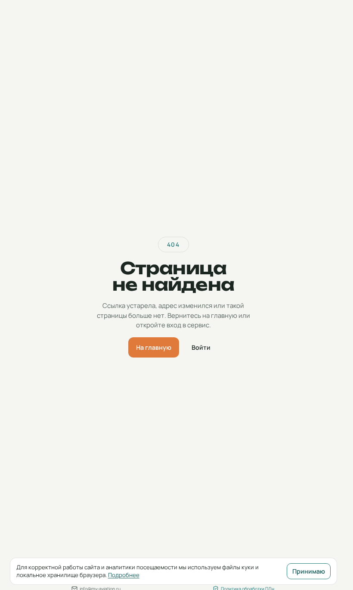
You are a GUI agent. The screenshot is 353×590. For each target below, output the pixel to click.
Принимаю (308, 571)
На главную (153, 347)
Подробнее (123, 575)
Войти (201, 347)
